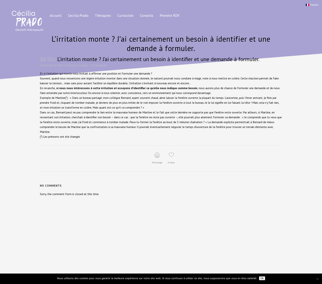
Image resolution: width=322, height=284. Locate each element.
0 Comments (99, 65)
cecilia (84, 65)
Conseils (71, 65)
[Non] (317, 279)
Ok (262, 278)
